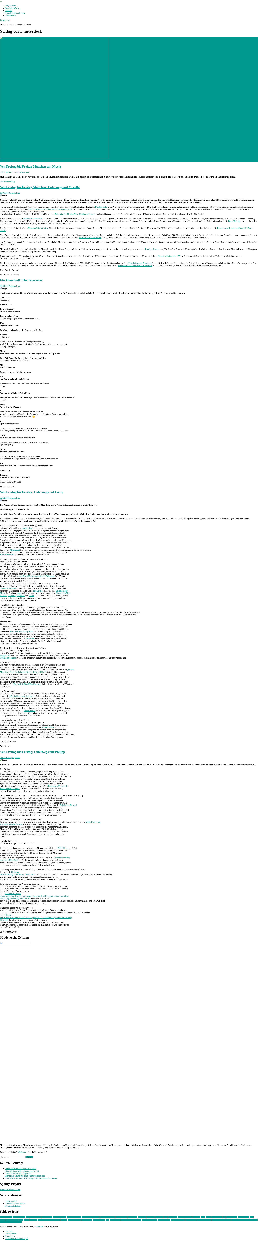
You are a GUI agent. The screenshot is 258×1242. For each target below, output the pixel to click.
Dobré (31, 595)
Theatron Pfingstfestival (38, 228)
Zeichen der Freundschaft (11, 1222)
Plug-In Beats (48, 727)
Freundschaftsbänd (13, 1206)
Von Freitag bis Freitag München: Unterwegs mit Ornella (40, 187)
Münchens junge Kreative (49, 1220)
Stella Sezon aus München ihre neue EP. (135, 265)
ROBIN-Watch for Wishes (90, 237)
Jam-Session (26, 528)
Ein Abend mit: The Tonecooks (21, 280)
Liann (58, 593)
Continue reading (7, 181)
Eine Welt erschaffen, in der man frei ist (22, 1171)
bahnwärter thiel (59, 1217)
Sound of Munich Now (15, 13)
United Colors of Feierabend (140, 263)
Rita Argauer (115, 1220)
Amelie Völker (19, 1217)
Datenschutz (10, 15)
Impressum (10, 1236)
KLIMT (3, 595)
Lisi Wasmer (216, 1217)
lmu (224, 1217)
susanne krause (164, 1220)
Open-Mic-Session (8, 658)
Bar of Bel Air (234, 221)
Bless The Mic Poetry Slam (21, 631)
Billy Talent (62, 848)
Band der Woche (12, 8)
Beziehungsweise (107, 1217)
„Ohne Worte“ (29, 710)
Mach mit (22, 1152)
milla (21, 1220)
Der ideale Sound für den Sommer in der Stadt (25, 1176)
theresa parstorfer (203, 1220)
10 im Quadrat (6, 1217)
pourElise (66, 593)
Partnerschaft (86, 1220)
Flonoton (11, 595)
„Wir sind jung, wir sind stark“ (22, 696)
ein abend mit (121, 1217)
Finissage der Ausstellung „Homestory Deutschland (17, 873)
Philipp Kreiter (99, 1220)
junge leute (172, 1217)
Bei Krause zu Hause (91, 1217)
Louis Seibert (243, 1217)
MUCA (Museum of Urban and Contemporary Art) (50, 209)
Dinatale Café (101, 207)
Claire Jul (21, 595)
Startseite (9, 1231)
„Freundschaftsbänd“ (9, 588)
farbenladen (132, 1217)
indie (165, 1217)
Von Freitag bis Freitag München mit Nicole (30, 166)
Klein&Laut (15, 550)
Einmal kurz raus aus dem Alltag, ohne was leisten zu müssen (31, 1178)
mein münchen (12, 1220)
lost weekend (231, 1217)
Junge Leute (10, 6)
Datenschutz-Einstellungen (16, 1238)
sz (172, 1220)
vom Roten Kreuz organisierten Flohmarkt (36, 576)
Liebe (208, 1217)
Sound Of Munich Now (10, 1189)
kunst (203, 1217)
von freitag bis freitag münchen (244, 1220)
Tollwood (30, 639)
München (33, 1220)
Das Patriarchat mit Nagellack (18, 1173)
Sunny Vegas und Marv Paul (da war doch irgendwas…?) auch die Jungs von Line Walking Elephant (36, 917)
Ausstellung (47, 1217)
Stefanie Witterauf (149, 1220)
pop (107, 1220)
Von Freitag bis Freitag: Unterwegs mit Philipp (32, 752)
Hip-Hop (159, 1217)
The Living (37, 591)
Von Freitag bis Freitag (221, 1220)
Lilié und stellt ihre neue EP (168, 256)
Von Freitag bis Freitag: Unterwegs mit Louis (31, 492)
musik (26, 1220)
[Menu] (1, 1)
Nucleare (39, 1227)
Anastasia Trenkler (34, 1217)
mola (19, 593)
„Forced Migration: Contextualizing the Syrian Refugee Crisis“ (37, 671)
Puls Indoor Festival (68, 805)
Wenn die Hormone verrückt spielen (20, 1168)
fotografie (150, 1217)
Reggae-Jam (5, 655)
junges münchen (185, 1217)
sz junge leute (179, 1220)
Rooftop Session (152, 249)
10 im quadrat (11, 1201)
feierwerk (142, 1217)
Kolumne (196, 1217)
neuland (8, 10)
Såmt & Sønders (7, 555)
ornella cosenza (74, 1220)
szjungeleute (24, 172)
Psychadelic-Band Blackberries (27, 684)
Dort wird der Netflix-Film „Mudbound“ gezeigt (75, 214)
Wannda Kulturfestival (32, 219)
